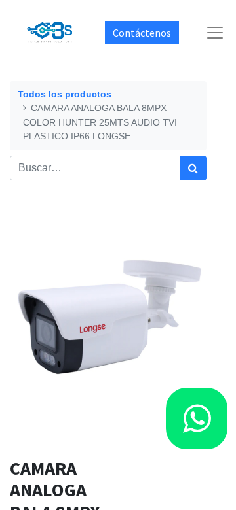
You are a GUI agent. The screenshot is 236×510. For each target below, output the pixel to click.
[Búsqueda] (193, 168)
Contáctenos (142, 32)
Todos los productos (64, 94)
